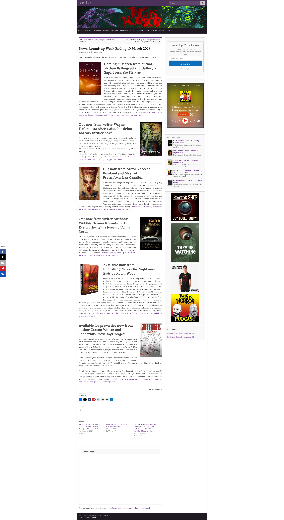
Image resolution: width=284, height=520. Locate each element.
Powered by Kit (185, 69)
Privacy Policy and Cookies (87, 517)
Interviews (124, 30)
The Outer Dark (151, 30)
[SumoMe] (3, 274)
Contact (170, 30)
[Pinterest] (3, 268)
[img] (191, 114)
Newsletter (183, 114)
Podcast (88, 30)
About (80, 30)
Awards (162, 30)
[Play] (185, 120)
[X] (3, 257)
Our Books (97, 30)
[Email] (3, 263)
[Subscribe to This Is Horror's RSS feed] (80, 2)
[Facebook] (86, 2)
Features (114, 30)
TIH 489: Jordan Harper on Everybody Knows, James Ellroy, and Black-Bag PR (143, 41)
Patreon (140, 30)
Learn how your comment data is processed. (131, 508)
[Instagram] (89, 2)
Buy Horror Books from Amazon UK (180, 333)
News (132, 30)
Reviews (106, 30)
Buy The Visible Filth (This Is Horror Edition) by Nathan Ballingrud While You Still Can (90, 426)
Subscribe (185, 64)
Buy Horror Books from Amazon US (180, 337)
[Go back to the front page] (142, 17)
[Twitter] (83, 2)
